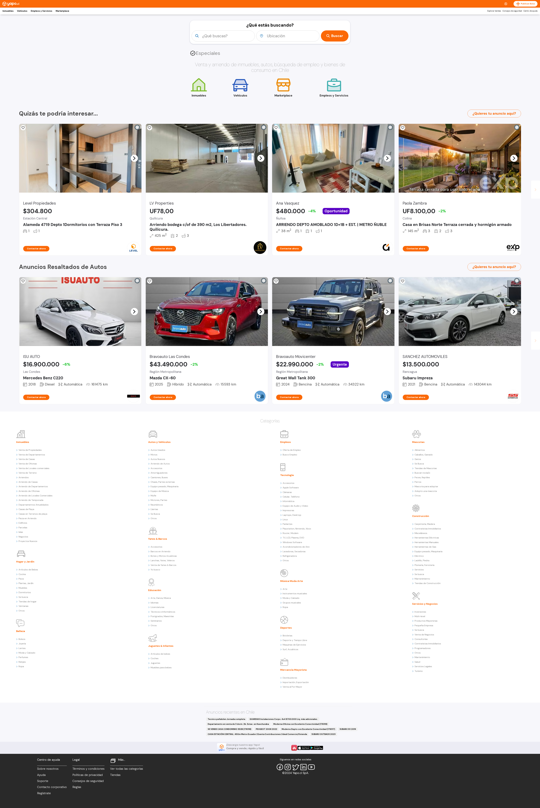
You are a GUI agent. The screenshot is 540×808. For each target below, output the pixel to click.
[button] (134, 158)
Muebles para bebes (161, 667)
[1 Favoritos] (402, 281)
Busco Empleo (290, 454)
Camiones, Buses (159, 477)
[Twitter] (296, 767)
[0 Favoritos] (149, 127)
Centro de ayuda (530, 11)
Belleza (20, 631)
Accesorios (156, 468)
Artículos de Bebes (28, 569)
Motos (154, 454)
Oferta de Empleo (292, 450)
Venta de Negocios (424, 634)
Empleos (285, 442)
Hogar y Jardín (25, 561)
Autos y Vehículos (159, 442)
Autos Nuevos (158, 459)
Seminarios (156, 620)
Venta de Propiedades (30, 450)
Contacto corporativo (52, 787)
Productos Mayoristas (426, 620)
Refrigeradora (290, 555)
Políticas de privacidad (87, 775)
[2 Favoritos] (276, 281)
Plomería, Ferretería (424, 565)
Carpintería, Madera (425, 524)
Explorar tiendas (494, 11)
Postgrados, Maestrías (162, 616)
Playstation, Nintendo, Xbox (297, 528)
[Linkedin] (303, 767)
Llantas (154, 509)
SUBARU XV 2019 (348, 729)
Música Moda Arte (291, 581)
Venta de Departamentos (32, 454)
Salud (417, 661)
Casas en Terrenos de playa (33, 513)
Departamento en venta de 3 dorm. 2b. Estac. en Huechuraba (238, 724)
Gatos (418, 459)
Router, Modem (290, 533)
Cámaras (287, 492)
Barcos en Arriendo (160, 551)
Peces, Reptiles (422, 477)
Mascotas (418, 442)
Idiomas (154, 602)
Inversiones (420, 611)
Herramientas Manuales (427, 542)
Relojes (22, 661)
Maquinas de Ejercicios (294, 644)
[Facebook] (280, 767)
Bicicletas (287, 635)
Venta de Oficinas (28, 463)
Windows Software (292, 542)
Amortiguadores (159, 472)
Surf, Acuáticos (290, 649)
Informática (288, 501)
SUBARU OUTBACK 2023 (323, 734)
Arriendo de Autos (160, 463)
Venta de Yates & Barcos (163, 565)
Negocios (23, 536)
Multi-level (420, 616)
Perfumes (23, 657)
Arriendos (24, 477)
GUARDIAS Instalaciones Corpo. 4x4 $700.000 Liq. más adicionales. (284, 719)
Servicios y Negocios (425, 604)
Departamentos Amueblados (34, 504)
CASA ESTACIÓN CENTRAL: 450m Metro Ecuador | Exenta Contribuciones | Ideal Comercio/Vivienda (257, 734)
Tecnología (287, 475)
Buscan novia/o (422, 472)
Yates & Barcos (157, 539)
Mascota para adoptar (426, 486)
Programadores (423, 648)
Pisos (21, 578)
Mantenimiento (422, 578)
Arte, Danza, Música (161, 598)
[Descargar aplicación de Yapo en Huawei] (294, 748)
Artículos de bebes (160, 653)
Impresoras (288, 510)
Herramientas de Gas (425, 546)
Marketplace (62, 11)
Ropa (21, 666)
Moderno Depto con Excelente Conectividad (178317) (308, 729)
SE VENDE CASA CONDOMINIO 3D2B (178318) (229, 729)
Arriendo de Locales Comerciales (35, 495)
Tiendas (115, 775)
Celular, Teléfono (291, 496)
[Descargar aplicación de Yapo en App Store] (303, 748)
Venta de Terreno (28, 472)
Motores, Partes (159, 500)
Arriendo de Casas (28, 481)
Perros (418, 481)
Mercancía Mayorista (293, 670)
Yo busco (155, 569)
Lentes (22, 648)
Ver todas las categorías (126, 769)
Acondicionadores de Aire (296, 546)
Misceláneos (421, 533)
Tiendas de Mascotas (426, 468)
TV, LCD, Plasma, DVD (293, 537)
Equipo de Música (160, 491)
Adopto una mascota (426, 491)
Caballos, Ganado (424, 454)
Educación (154, 590)
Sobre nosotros (47, 769)
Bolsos (22, 639)
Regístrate (44, 793)
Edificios (23, 522)
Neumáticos (157, 504)
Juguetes (155, 663)
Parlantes (287, 524)
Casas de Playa (26, 509)
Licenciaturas (157, 607)
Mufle (153, 495)
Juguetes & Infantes (160, 646)
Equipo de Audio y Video (295, 505)
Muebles (23, 587)
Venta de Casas (27, 459)
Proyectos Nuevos (28, 541)
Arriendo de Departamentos (33, 486)
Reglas (76, 787)
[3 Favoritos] (402, 127)
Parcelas (23, 527)
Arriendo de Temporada (31, 500)
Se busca (23, 597)
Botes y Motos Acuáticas (164, 555)
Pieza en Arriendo (28, 518)
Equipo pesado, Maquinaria (164, 486)
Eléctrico (419, 555)
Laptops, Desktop (292, 515)
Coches (154, 658)
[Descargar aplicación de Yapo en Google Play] (316, 748)
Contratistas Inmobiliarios (428, 528)
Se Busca (155, 513)
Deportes (286, 627)
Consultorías (421, 639)
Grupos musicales (292, 602)
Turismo (419, 671)
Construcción (420, 516)
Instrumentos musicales (295, 593)
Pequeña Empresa (424, 625)
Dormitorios (25, 592)
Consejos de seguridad (512, 11)
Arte (285, 589)
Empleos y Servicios (41, 11)
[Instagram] (288, 767)
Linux (285, 519)
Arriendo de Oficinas (29, 491)
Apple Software (291, 487)
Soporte (42, 781)
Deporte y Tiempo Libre (295, 640)
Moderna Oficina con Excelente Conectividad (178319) (300, 724)
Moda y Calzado (27, 652)
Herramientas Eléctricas (427, 537)
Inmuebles (8, 11)
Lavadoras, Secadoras (294, 551)
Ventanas (23, 606)
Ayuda (41, 775)
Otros (22, 610)
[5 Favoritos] (23, 127)
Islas (21, 532)
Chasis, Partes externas (163, 481)
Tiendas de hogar (28, 601)
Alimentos (420, 450)
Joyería (22, 643)
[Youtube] (311, 767)
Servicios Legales (423, 666)
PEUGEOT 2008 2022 (266, 729)
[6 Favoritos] (276, 127)
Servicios (419, 569)
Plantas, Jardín (26, 583)
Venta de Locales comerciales (34, 468)
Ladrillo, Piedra (422, 560)
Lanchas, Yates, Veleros (163, 560)
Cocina (22, 574)
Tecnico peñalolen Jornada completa (226, 719)
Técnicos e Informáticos (163, 611)
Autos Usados (158, 450)
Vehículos (22, 11)
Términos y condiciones (88, 769)
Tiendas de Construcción (428, 583)
